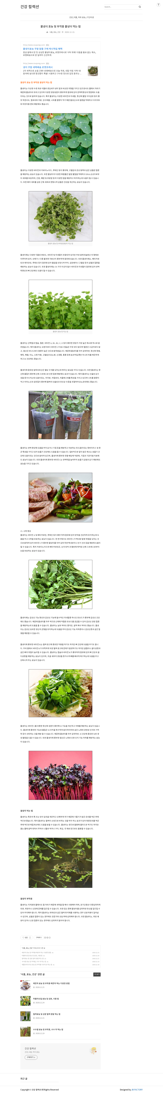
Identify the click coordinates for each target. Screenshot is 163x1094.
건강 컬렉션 (30, 1048)
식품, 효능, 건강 (54, 32)
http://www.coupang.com (34, 45)
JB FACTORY (137, 1090)
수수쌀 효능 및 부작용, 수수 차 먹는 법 (34, 962)
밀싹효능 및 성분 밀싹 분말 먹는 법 (33, 958)
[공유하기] (30, 938)
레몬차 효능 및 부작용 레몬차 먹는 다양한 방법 (36, 952)
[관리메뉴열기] (158, 4)
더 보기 (96, 974)
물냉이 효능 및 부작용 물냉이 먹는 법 (60, 26)
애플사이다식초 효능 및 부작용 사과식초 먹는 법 (37, 965)
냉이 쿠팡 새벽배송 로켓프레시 (38, 67)
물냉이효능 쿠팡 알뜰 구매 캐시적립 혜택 (42, 49)
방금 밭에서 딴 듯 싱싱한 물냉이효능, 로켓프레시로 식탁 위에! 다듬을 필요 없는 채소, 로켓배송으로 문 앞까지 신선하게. (59, 53)
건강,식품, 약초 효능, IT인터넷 (81, 17)
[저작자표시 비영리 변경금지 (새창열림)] (47, 938)
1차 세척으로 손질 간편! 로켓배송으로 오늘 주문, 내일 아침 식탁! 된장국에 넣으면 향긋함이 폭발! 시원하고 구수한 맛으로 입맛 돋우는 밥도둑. (52, 72)
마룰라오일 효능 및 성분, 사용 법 (32, 956)
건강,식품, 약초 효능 (32, 1052)
